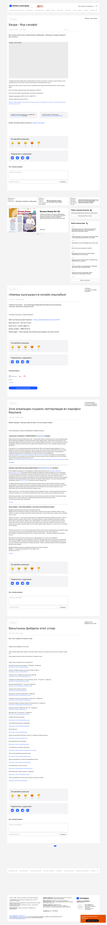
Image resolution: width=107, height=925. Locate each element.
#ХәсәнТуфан (17, 459)
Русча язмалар (69, 871)
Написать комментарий (23, 388)
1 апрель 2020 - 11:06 (13, 417)
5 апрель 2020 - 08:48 (13, 29)
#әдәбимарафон (41, 435)
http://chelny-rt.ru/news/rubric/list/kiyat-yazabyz (20, 695)
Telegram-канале (17, 115)
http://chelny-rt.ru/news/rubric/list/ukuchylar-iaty (20, 756)
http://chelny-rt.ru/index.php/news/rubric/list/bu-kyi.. (21, 686)
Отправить (63, 181)
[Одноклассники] (17, 157)
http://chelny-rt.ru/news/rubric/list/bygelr (18, 732)
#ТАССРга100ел (24, 480)
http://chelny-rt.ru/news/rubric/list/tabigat (18, 780)
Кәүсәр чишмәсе (48, 871)
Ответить (11, 382)
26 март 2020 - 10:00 (13, 633)
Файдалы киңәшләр (82, 871)
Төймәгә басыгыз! (92, 920)
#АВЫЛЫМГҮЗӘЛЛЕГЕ (46, 468)
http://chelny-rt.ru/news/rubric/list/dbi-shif (18, 671)
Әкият (86, 10)
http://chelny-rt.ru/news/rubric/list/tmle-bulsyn (19, 714)
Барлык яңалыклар (85, 280)
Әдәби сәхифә (50, 10)
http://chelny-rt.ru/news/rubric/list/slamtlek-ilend (20, 700)
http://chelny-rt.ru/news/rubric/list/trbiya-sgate (19, 720)
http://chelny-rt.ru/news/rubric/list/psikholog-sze (20, 676)
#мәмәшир (58, 471)
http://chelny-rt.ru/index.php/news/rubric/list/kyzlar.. (20, 704)
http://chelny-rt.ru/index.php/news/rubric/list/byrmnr (20, 768)
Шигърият (29, 10)
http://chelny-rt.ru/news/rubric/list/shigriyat (18, 667)
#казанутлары (40, 459)
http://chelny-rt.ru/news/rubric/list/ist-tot (18, 709)
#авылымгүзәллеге (15, 472)
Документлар (13, 871)
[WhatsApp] (27, 157)
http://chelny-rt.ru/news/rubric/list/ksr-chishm (19, 774)
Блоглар (68, 10)
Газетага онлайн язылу (17, 10)
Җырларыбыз (24, 871)
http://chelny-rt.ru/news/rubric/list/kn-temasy (19, 744)
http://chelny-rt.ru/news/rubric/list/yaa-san (18, 738)
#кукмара (52, 471)
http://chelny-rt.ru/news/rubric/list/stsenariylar (19, 726)
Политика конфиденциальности (17, 918)
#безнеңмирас (48, 459)
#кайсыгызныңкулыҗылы (27, 459)
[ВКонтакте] (12, 157)
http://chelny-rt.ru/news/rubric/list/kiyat (17, 690)
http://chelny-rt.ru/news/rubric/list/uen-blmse (19, 681)
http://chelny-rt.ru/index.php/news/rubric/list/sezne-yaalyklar (22, 750)
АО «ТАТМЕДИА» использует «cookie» (18, 916)
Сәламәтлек (94, 871)
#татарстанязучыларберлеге (27, 454)
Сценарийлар (39, 10)
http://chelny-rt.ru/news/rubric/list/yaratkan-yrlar (20, 762)
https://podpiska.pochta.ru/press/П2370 (46, 319)
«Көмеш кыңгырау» (38, 123)
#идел (35, 459)
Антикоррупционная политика (17, 915)
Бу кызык (13, 19)
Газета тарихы (77, 10)
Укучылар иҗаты (35, 871)
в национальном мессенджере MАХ (52, 115)
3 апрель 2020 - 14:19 (13, 299)
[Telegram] (22, 157)
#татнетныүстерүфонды (42, 454)
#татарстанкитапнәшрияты (59, 459)
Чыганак (11, 462)
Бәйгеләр (60, 10)
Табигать (59, 871)
